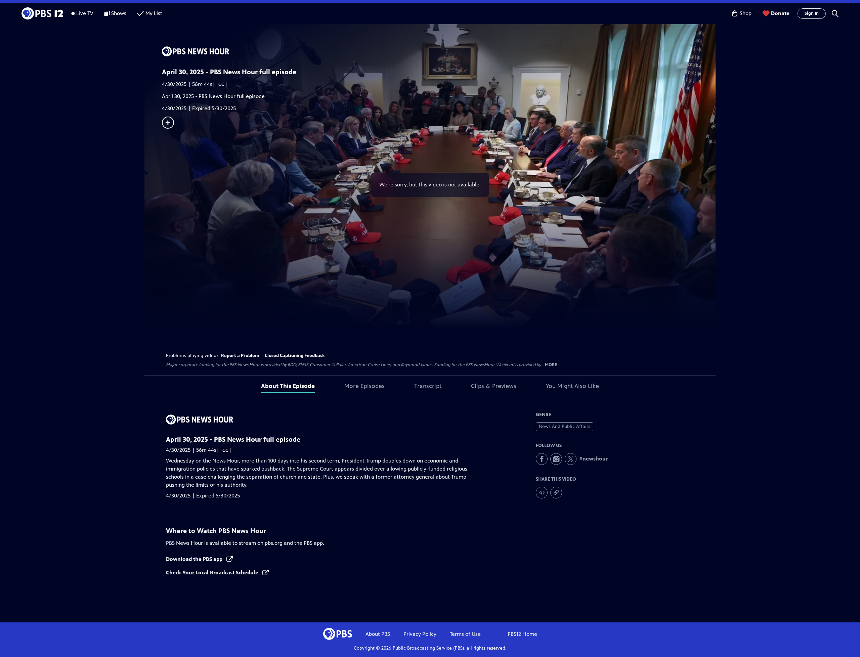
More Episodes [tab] (364, 386)
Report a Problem (240, 355)
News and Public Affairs (564, 426)
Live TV (84, 13)
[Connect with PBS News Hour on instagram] (556, 459)
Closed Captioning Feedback (295, 355)
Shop (745, 13)
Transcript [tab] (427, 386)
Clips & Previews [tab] (493, 386)
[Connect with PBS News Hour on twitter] (570, 459)
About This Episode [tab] (288, 386)
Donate (780, 13)
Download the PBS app (195, 559)
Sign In (812, 13)
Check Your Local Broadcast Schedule (213, 572)
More (551, 364)
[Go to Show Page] (439, 51)
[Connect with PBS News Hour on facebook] (542, 459)
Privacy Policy (419, 634)
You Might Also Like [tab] (572, 386)
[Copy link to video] (556, 492)
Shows (118, 13)
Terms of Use (465, 634)
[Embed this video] (542, 492)
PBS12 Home (522, 634)
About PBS (378, 634)
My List (153, 13)
